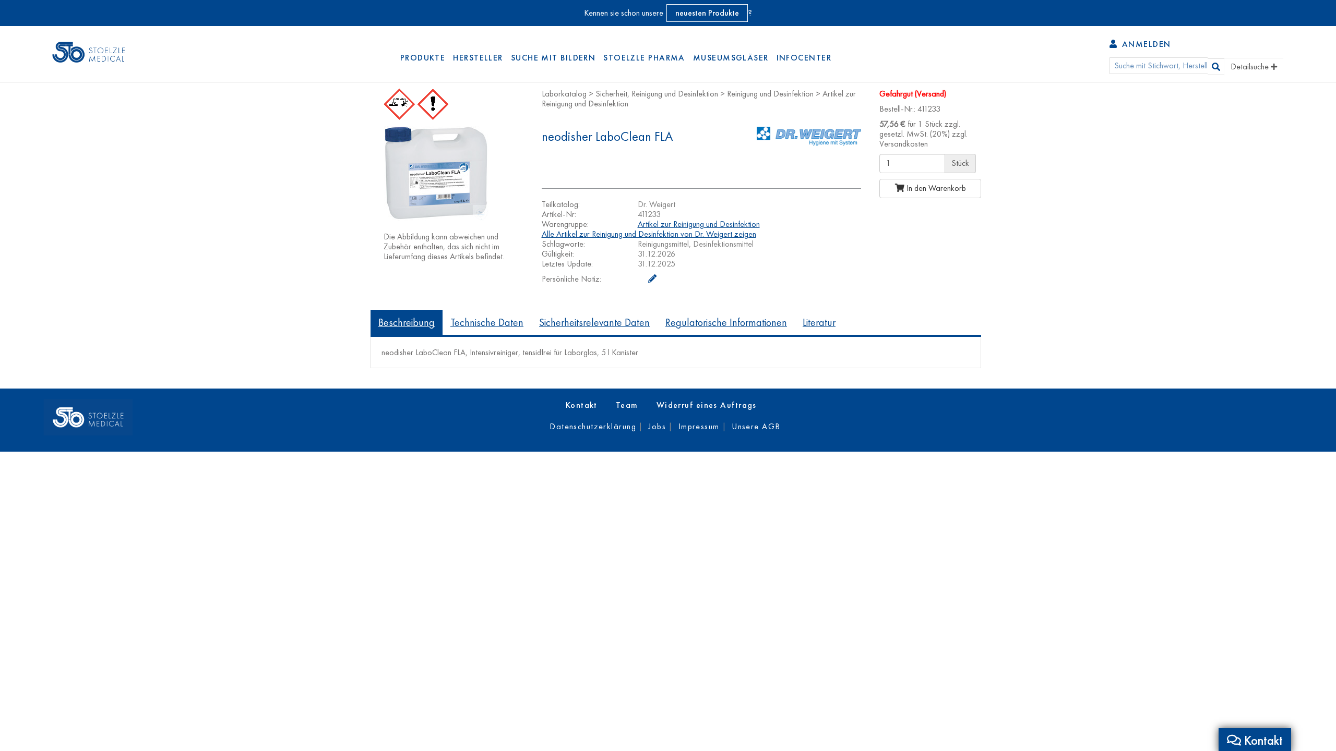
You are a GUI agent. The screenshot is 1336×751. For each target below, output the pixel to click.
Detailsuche (1251, 66)
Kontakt (582, 405)
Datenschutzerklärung (593, 426)
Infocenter (804, 58)
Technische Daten (486, 322)
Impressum (699, 426)
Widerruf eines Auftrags (707, 405)
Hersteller (478, 58)
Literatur (819, 322)
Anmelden (1145, 44)
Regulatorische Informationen (726, 322)
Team (627, 405)
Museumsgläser (731, 58)
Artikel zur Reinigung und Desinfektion (699, 224)
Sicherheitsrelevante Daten (594, 322)
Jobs (657, 426)
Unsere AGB (756, 426)
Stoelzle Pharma (644, 58)
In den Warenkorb (935, 188)
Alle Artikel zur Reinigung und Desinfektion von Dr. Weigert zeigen (649, 234)
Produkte (423, 58)
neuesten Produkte (707, 13)
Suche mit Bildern (553, 58)
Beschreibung (406, 322)
